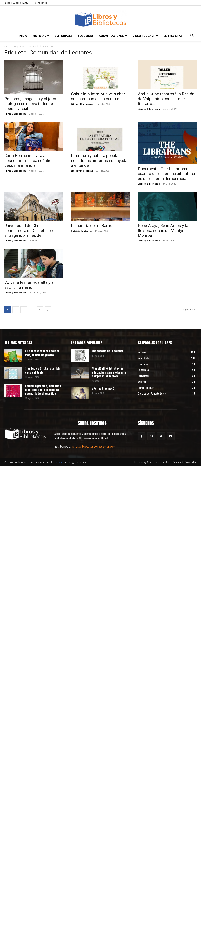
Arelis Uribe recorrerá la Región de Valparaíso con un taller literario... (166, 99)
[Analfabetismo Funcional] (80, 355)
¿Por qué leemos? (103, 389)
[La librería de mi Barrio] (100, 206)
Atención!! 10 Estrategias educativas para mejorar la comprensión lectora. (109, 372)
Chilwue (58, 462)
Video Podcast (144, 36)
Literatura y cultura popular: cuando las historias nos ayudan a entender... (100, 160)
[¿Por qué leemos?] (80, 393)
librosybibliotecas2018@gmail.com (94, 446)
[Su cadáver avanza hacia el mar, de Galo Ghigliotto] (13, 355)
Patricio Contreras (81, 230)
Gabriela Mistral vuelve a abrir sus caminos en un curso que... (99, 96)
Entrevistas (173, 36)
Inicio (23, 36)
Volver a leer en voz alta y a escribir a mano (29, 285)
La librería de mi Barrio (91, 225)
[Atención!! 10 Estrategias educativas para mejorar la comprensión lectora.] (80, 373)
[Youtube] (171, 436)
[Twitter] (161, 436)
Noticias (39, 36)
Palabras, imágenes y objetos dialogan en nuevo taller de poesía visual (30, 103)
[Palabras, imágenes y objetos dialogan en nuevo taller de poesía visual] (33, 77)
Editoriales (63, 36)
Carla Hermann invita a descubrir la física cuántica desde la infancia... (29, 160)
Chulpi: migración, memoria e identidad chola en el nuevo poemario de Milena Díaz (43, 390)
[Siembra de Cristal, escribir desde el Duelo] (13, 373)
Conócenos (41, 2)
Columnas (86, 36)
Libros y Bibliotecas (15, 113)
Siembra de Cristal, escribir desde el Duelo (42, 371)
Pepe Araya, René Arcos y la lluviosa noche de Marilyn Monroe (163, 230)
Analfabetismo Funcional (107, 351)
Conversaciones (111, 36)
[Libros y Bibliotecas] (100, 18)
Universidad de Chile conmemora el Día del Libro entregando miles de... (29, 230)
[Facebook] (141, 436)
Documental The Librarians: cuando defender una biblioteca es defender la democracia (166, 173)
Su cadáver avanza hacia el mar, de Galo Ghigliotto (42, 353)
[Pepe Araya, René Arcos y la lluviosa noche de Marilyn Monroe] (167, 206)
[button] (192, 36)
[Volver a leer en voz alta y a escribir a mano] (33, 263)
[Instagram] (151, 436)
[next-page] (48, 309)
